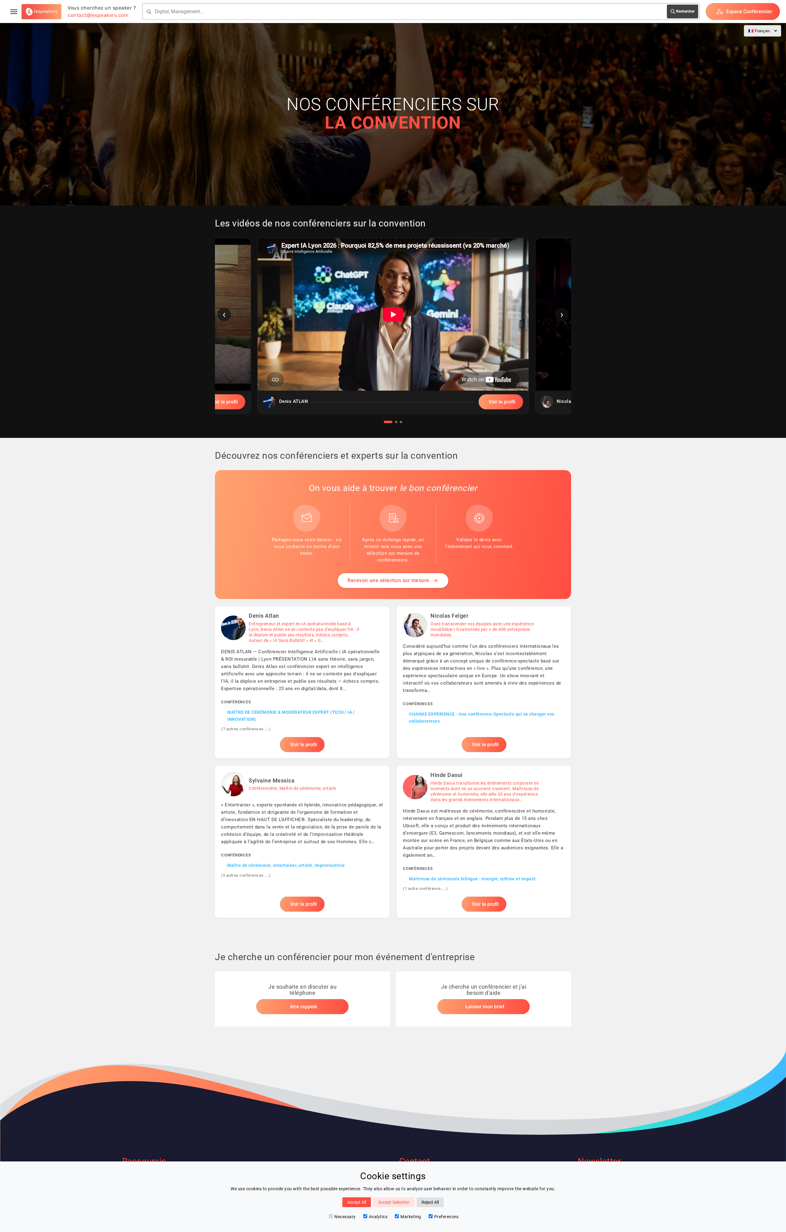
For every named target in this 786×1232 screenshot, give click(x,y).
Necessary (345, 1216)
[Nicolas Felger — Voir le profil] (484, 682)
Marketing (410, 1216)
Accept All (356, 1202)
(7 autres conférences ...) (245, 729)
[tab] (388, 422)
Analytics (378, 1216)
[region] (393, 330)
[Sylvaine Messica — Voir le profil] (302, 842)
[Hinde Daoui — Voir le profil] (484, 842)
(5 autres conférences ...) (245, 875)
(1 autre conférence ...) (425, 888)
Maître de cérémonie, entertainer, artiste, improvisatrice (286, 865)
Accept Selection (394, 1202)
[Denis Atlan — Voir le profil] (302, 682)
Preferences (446, 1216)
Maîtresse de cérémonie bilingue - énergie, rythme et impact (472, 878)
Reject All (430, 1202)
